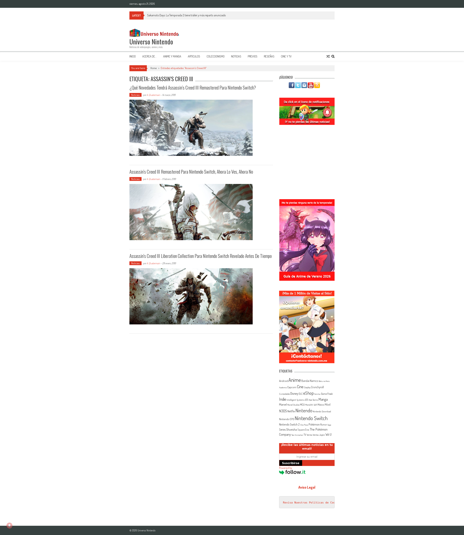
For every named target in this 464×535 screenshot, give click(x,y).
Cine (300, 386)
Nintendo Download (322, 411)
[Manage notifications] (9, 525)
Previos (252, 56)
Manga (323, 399)
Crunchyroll (317, 387)
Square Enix (303, 429)
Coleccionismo (216, 56)
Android (283, 381)
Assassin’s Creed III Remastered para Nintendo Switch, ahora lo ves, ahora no (191, 171)
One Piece (304, 425)
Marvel (283, 404)
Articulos (194, 56)
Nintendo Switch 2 (289, 424)
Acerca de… (149, 56)
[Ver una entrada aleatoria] (328, 56)
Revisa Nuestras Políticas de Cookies (312, 502)
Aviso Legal (306, 487)
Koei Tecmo (313, 400)
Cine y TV (286, 56)
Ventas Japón (319, 434)
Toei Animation (297, 435)
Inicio (132, 56)
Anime (294, 380)
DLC (301, 393)
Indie (282, 399)
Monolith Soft (311, 404)
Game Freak (327, 393)
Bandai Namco (309, 381)
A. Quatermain (153, 94)
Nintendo (303, 410)
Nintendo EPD (286, 419)
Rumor (323, 424)
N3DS (283, 410)
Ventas (309, 435)
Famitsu (317, 394)
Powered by (285, 468)
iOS (306, 399)
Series (282, 429)
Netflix (291, 411)
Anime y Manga (172, 56)
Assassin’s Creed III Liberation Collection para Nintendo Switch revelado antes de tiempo (200, 255)
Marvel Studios (293, 404)
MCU (302, 404)
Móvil (327, 404)
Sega (329, 425)
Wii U (329, 434)
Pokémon (314, 424)
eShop (308, 393)
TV (305, 434)
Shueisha (291, 429)
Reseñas (269, 56)
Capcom (291, 387)
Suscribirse (290, 463)
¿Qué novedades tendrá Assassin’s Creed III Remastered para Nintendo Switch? (192, 87)
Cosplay (307, 387)
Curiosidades (284, 394)
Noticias (236, 56)
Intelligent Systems (295, 399)
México (321, 404)
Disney (294, 393)
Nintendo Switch (311, 418)
